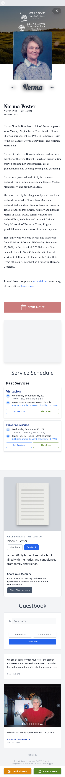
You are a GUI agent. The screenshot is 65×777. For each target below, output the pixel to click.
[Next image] (58, 705)
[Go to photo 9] (37, 724)
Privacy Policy (24, 763)
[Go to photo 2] (24, 724)
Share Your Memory (20, 590)
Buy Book (31, 547)
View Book (15, 547)
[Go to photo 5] (29, 724)
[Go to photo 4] (28, 724)
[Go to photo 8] (35, 724)
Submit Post (32, 641)
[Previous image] (6, 705)
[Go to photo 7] (33, 724)
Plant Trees (46, 411)
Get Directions (19, 411)
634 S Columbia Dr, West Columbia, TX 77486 (34, 405)
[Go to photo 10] (38, 724)
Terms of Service (41, 763)
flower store (27, 286)
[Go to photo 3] (26, 724)
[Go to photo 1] (22, 724)
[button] (32, 705)
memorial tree (40, 281)
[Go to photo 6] (31, 724)
